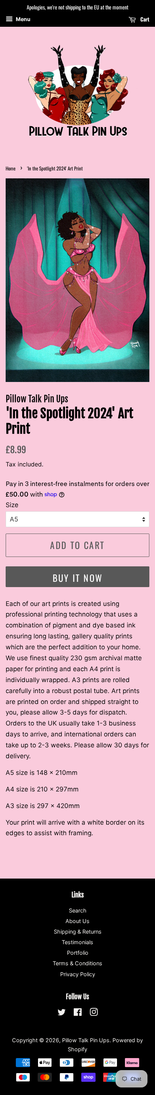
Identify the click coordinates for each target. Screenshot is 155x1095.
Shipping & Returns (78, 931)
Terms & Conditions (77, 963)
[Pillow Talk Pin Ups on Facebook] (77, 1013)
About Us (77, 921)
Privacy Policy (77, 974)
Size (12, 505)
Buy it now (78, 577)
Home (10, 168)
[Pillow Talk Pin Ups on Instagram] (94, 1013)
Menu (22, 19)
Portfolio (77, 952)
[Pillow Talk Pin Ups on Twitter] (62, 1013)
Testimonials (77, 942)
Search (78, 910)
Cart (144, 19)
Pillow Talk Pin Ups (85, 1040)
